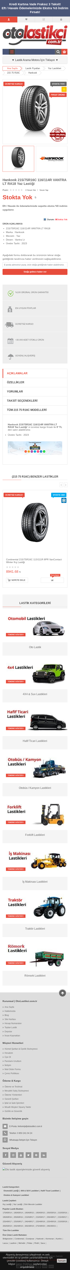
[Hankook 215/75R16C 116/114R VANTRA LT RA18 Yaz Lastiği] (18, 159)
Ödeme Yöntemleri (13, 1095)
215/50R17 (29, 1217)
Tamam (62, 1260)
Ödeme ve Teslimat (13, 1087)
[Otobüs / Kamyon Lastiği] (35, 766)
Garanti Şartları (12, 1099)
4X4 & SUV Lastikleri (30, 1191)
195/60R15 (29, 1213)
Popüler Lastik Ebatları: (13, 1209)
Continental (19, 1239)
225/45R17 (7, 1221)
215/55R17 (40, 1217)
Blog (7, 1015)
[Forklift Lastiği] (35, 812)
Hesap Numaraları (13, 1023)
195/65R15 (40, 1213)
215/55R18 (62, 1221)
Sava (43, 1243)
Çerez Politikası (12, 1073)
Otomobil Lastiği (11, 1191)
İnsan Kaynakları (12, 1035)
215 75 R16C (13, 72)
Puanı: (5, 190)
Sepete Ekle (18, 580)
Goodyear (30, 1239)
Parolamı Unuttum (13, 1061)
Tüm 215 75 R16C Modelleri (27, 409)
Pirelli (36, 1243)
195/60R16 (7, 1217)
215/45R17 (62, 1217)
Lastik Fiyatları (32, 68)
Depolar (8, 1031)
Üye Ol (8, 1057)
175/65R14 (7, 1213)
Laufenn (13, 1243)
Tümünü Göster (15, 635)
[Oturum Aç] (61, 19)
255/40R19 (18, 1226)
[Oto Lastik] (35, 625)
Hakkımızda (10, 1011)
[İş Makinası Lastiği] (35, 859)
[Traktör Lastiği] (35, 906)
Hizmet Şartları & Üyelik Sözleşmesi (21, 1049)
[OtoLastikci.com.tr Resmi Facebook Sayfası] (5, 1155)
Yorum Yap (43, 190)
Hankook (32, 72)
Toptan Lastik (11, 1027)
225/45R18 (51, 1221)
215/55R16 (62, 1213)
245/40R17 (29, 1221)
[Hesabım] (9, 19)
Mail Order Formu (13, 1069)
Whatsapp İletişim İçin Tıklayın (23, 1140)
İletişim (8, 1065)
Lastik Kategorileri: (11, 1187)
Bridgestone (8, 1239)
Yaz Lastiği (17, 1204)
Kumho (59, 1239)
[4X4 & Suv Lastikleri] (35, 672)
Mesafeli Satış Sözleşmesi (17, 1091)
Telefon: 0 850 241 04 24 (20, 1133)
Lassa (5, 1243)
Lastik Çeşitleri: (9, 1201)
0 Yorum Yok (30, 190)
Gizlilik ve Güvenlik (13, 1111)
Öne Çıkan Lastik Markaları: (15, 1235)
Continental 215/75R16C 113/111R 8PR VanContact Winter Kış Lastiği (34, 560)
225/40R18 (40, 1221)
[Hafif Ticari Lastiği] (35, 719)
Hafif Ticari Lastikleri (50, 1191)
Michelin (22, 1243)
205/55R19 (7, 1226)
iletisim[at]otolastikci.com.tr (30, 1126)
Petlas (29, 1243)
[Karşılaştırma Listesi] (26, 19)
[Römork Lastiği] (35, 953)
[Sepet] (44, 19)
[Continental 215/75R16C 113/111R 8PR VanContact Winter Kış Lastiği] (35, 522)
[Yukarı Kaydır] (62, 993)
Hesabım (9, 1053)
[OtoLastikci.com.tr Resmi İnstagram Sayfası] (13, 1155)
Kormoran (50, 1239)
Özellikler (15, 382)
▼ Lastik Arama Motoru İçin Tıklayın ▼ (35, 60)
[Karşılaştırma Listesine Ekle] (52, 580)
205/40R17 (51, 1217)
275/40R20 (40, 1226)
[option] (18, 159)
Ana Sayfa (12, 68)
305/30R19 (29, 1226)
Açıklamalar (17, 373)
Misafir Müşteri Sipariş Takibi (18, 1107)
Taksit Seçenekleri (22, 400)
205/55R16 (51, 1213)
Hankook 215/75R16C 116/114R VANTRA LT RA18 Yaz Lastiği (34, 182)
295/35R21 (51, 1226)
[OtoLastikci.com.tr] (35, 35)
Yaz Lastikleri (54, 68)
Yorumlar (15, 391)
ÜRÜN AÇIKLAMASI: (13, 224)
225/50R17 (18, 1221)
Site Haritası (10, 1019)
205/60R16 (18, 1217)
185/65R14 (18, 1213)
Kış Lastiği (7, 1204)
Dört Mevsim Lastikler (33, 1204)
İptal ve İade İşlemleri (14, 1103)
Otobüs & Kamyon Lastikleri (16, 1195)
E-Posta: (25, 1126)
